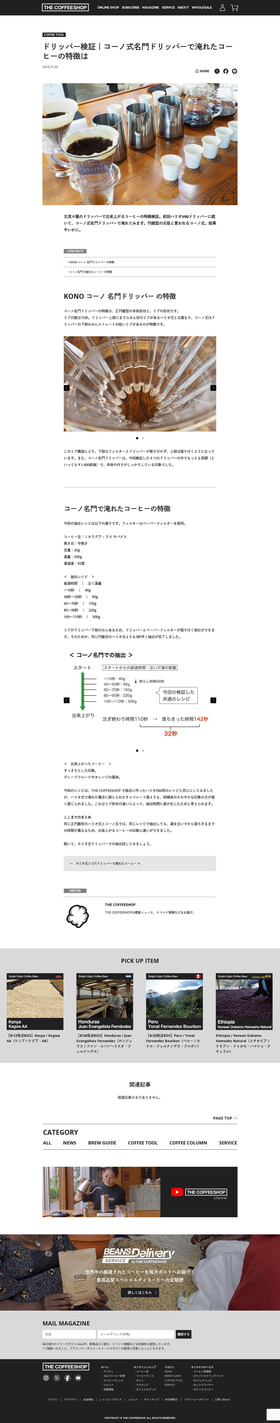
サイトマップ (151, 1399)
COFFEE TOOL (54, 35)
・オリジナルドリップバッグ (207, 1375)
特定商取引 (171, 1399)
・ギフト (139, 1380)
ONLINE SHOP (108, 7)
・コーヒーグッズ (144, 1375)
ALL (47, 1143)
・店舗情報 (107, 1389)
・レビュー (107, 1384)
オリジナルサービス (202, 1367)
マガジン (169, 1367)
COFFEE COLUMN (188, 1143)
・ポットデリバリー (202, 1384)
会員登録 (88, 1399)
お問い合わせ (222, 1399)
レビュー (133, 1399)
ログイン (53, 1399)
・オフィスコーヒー (202, 1389)
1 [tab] (138, 439)
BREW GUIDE (102, 1143)
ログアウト (71, 1399)
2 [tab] (144, 439)
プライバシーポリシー (196, 1399)
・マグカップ (141, 1384)
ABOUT (183, 7)
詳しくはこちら (140, 1292)
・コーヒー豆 (141, 1371)
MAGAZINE (150, 7)
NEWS (69, 1143)
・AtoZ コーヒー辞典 (113, 1375)
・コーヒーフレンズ (112, 1380)
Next (213, 388)
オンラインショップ (145, 1367)
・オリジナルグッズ (145, 1389)
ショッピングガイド (110, 1399)
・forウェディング (201, 1380)
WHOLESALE (202, 7)
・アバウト (107, 1371)
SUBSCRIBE (130, 7)
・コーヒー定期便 (201, 1371)
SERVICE (168, 7)
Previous (67, 388)
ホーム (105, 1367)
